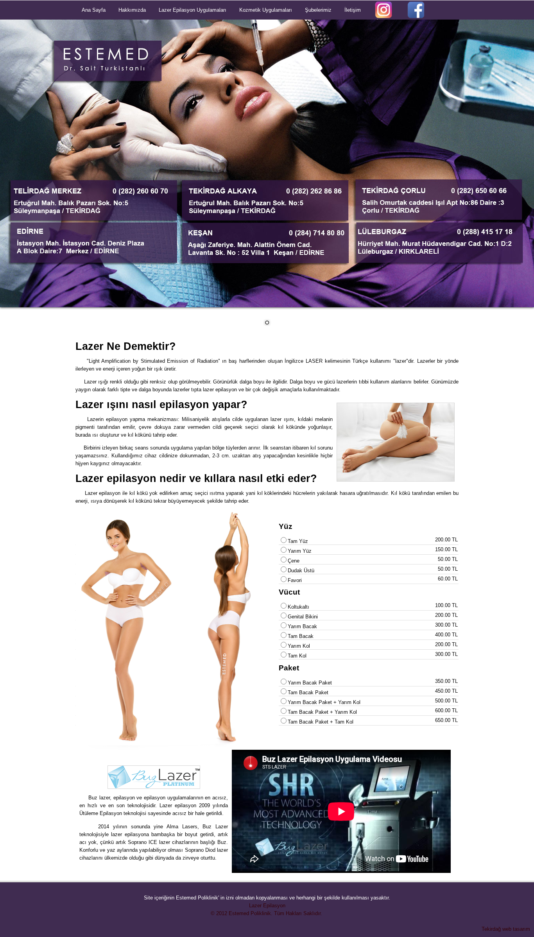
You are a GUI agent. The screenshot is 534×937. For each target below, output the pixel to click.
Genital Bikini (303, 617)
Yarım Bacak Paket (310, 683)
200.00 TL (446, 540)
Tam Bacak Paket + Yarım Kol (322, 712)
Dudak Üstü (301, 570)
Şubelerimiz (318, 10)
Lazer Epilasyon (267, 905)
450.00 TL (446, 691)
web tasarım (516, 929)
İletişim (352, 10)
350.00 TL (446, 681)
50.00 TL (448, 559)
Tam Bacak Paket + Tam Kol (320, 722)
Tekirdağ (491, 929)
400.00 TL (446, 635)
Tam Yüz (298, 541)
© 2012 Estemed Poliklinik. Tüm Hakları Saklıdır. (267, 913)
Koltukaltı (298, 607)
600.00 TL (446, 710)
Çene (293, 561)
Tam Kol (297, 656)
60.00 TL (448, 579)
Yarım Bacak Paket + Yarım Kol (324, 702)
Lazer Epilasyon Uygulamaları (192, 10)
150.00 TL (446, 549)
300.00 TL (446, 625)
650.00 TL (446, 720)
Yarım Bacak (302, 626)
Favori (295, 580)
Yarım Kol (299, 646)
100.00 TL (446, 605)
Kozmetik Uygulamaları (265, 10)
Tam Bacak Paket (308, 692)
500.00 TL (446, 701)
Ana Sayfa (94, 10)
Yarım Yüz (300, 551)
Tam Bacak (301, 636)
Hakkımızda (132, 10)
